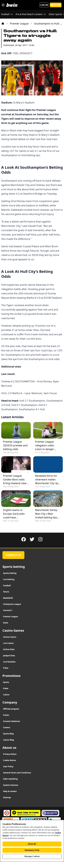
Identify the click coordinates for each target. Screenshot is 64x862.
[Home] (2, 23)
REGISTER (56, 4)
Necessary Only (32, 850)
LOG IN (44, 4)
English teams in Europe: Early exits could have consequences (14, 513)
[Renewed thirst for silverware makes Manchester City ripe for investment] (48, 464)
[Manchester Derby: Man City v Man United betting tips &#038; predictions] (48, 498)
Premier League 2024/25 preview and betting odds (15, 445)
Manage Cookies (32, 856)
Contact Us (13, 555)
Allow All (32, 844)
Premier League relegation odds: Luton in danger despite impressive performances (46, 445)
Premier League (19, 23)
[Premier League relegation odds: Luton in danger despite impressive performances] (48, 430)
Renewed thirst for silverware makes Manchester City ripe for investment (47, 479)
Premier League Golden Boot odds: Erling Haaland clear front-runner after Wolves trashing (15, 479)
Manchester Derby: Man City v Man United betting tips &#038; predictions (46, 513)
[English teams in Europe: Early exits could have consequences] (16, 498)
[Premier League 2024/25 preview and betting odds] (16, 430)
